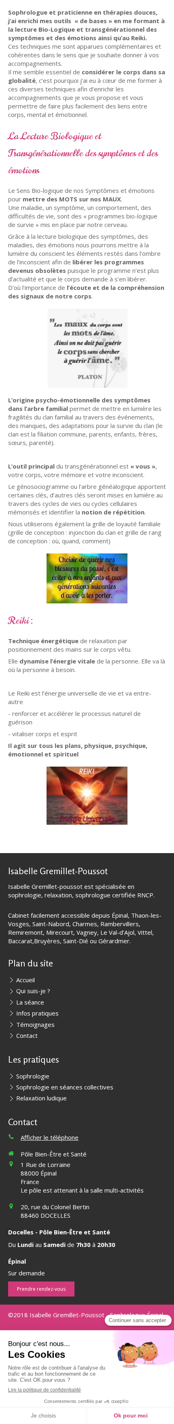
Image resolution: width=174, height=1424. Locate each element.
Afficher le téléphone (50, 1137)
